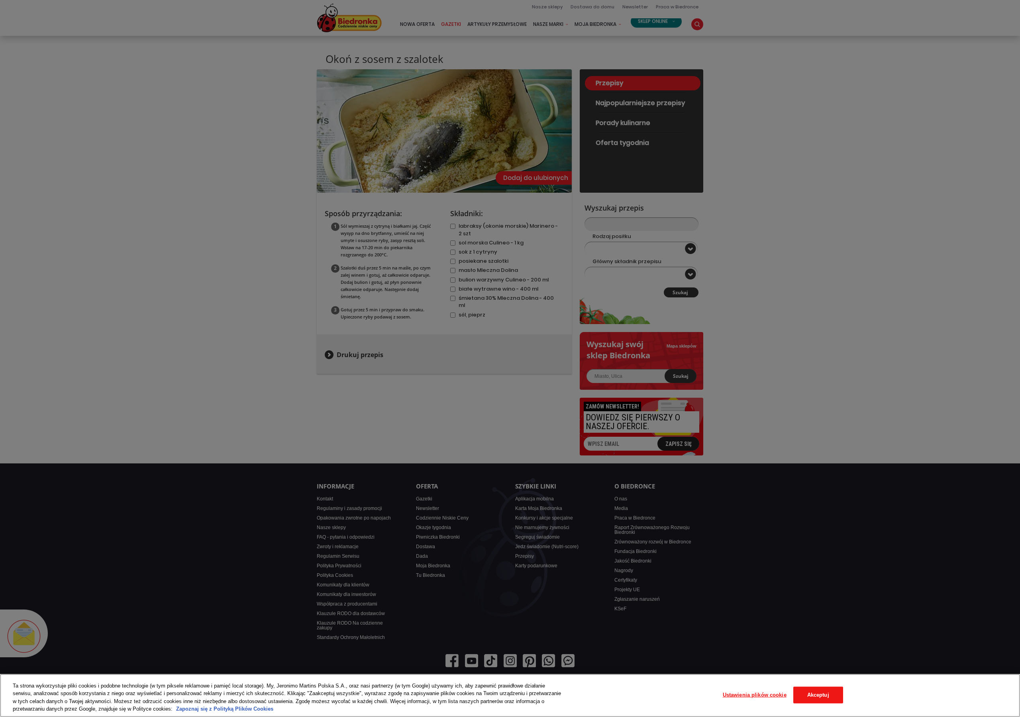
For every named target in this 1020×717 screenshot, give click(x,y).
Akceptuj (818, 695)
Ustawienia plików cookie (755, 695)
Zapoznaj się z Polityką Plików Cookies (224, 709)
